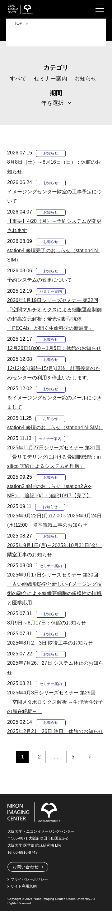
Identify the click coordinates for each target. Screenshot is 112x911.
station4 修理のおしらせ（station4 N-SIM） (55, 427)
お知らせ (85, 79)
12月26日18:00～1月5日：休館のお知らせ (54, 348)
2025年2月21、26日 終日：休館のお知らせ (55, 731)
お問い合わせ (25, 866)
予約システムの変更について (39, 280)
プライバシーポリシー (29, 879)
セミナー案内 (50, 79)
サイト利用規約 (24, 886)
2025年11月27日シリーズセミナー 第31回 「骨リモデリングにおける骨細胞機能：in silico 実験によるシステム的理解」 (54, 457)
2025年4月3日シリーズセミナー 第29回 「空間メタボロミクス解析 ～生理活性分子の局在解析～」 (55, 702)
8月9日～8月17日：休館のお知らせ (46, 622)
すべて (18, 79)
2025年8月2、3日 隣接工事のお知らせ (50, 642)
